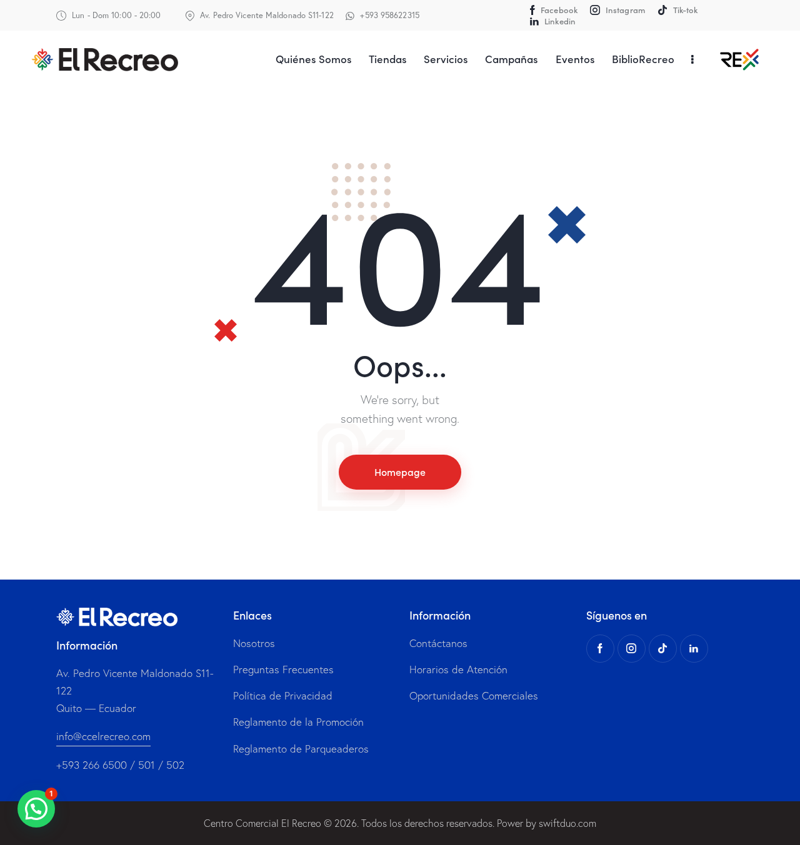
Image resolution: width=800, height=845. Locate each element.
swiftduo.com (567, 823)
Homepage (400, 471)
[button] (36, 809)
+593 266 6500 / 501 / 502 (120, 764)
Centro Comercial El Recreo (262, 823)
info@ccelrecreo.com (103, 736)
